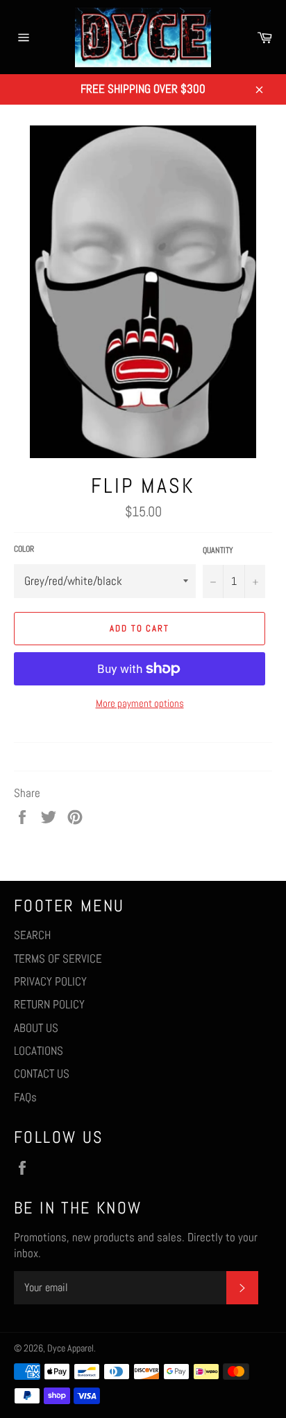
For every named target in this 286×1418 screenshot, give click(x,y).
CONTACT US (41, 1073)
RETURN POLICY (49, 1004)
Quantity (218, 550)
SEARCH (32, 935)
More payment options (140, 703)
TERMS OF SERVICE (58, 958)
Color (24, 548)
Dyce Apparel (70, 1348)
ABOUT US (36, 1027)
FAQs (25, 1097)
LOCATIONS (38, 1050)
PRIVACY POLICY (50, 981)
